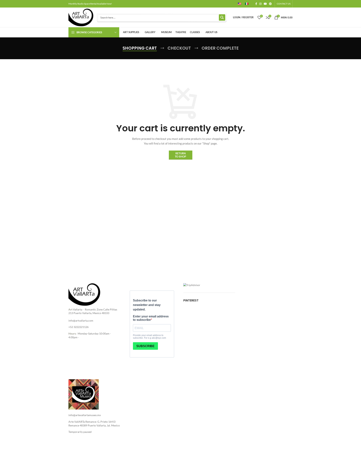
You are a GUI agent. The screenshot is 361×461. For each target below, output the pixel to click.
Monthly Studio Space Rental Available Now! (90, 3)
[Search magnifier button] (222, 17)
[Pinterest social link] (270, 3)
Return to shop (180, 155)
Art (70, 309)
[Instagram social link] (260, 3)
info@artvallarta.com (80, 320)
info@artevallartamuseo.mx (84, 415)
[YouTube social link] (265, 3)
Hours (72, 333)
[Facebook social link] (256, 3)
